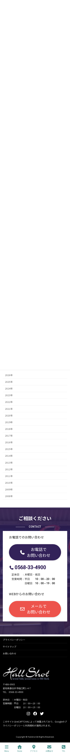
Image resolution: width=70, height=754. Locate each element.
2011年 (9, 476)
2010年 (9, 482)
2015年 (9, 449)
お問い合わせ (9, 653)
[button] (35, 552)
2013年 (9, 462)
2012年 (9, 469)
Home (19, 751)
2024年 (9, 388)
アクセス (34, 751)
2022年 (9, 402)
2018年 (9, 429)
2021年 (9, 409)
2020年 (9, 415)
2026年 (9, 375)
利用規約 (29, 725)
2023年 (9, 395)
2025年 (9, 382)
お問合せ (49, 751)
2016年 (9, 442)
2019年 (9, 422)
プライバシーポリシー (14, 639)
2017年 (9, 435)
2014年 (9, 456)
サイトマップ (9, 646)
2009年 (9, 489)
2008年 (9, 496)
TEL (63, 751)
